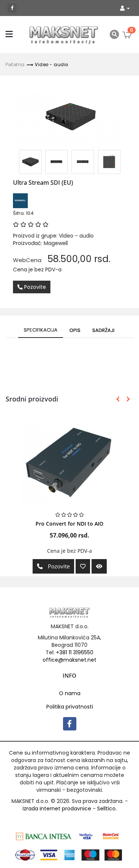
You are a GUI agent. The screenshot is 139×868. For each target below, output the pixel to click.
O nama (69, 693)
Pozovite (34, 287)
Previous (117, 399)
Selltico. (107, 808)
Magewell (56, 243)
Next (127, 399)
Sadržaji (103, 330)
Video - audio (51, 65)
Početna (15, 65)
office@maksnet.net (69, 660)
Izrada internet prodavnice (57, 808)
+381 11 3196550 (74, 652)
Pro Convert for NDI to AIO (69, 523)
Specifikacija (40, 329)
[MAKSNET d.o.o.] (64, 34)
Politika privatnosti (69, 706)
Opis (74, 330)
